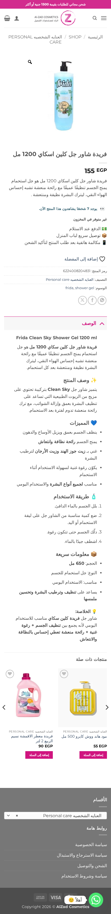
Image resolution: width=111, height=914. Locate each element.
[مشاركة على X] (82, 300)
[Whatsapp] (96, 900)
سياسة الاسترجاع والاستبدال (82, 855)
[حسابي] (16, 18)
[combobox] (55, 815)
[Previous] (106, 718)
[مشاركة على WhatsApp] (102, 300)
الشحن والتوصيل (92, 865)
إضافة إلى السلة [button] (93, 755)
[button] (103, 18)
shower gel (84, 288)
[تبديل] (101, 323)
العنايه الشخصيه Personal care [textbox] (58, 815)
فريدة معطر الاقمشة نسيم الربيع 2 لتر (32, 738)
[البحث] (94, 18)
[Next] (4, 718)
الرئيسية (95, 36)
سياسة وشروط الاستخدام (84, 876)
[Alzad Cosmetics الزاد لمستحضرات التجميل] (56, 18)
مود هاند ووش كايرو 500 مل (84, 736)
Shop (75, 36)
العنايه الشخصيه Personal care (69, 280)
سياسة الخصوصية (91, 844)
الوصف (89, 323)
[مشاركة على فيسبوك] (92, 300)
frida (69, 288)
